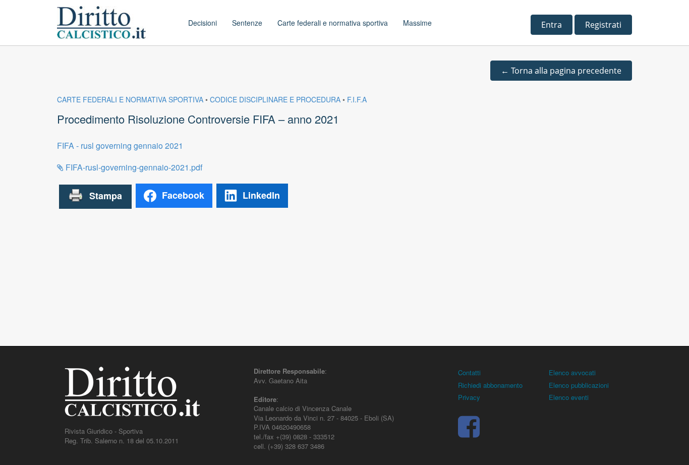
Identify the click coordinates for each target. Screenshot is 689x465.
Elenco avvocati (572, 372)
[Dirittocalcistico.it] (115, 22)
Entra (551, 24)
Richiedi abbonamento (490, 385)
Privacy (469, 397)
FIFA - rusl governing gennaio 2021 (120, 145)
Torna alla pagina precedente (561, 70)
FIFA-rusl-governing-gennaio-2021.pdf (133, 167)
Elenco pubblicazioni (579, 385)
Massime (417, 23)
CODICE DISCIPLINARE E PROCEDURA (275, 99)
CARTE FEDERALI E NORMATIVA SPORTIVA (130, 99)
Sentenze (247, 23)
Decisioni (202, 23)
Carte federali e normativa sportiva (332, 23)
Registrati (603, 24)
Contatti (469, 372)
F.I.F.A (357, 99)
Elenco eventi (569, 397)
